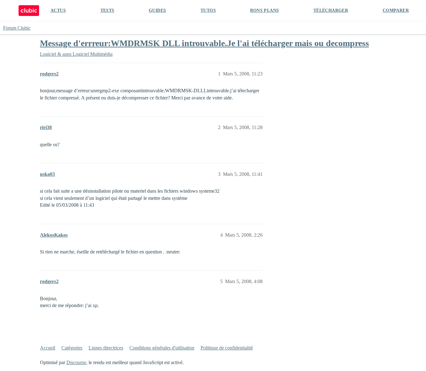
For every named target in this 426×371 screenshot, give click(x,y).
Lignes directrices (106, 347)
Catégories (71, 347)
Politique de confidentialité (227, 347)
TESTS (107, 10)
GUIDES (157, 10)
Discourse (76, 362)
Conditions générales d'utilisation (161, 347)
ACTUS (58, 10)
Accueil (47, 347)
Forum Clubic (17, 28)
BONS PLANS (264, 10)
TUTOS (208, 10)
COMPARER (396, 10)
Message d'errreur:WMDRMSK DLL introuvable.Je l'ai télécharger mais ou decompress (204, 43)
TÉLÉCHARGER (330, 10)
